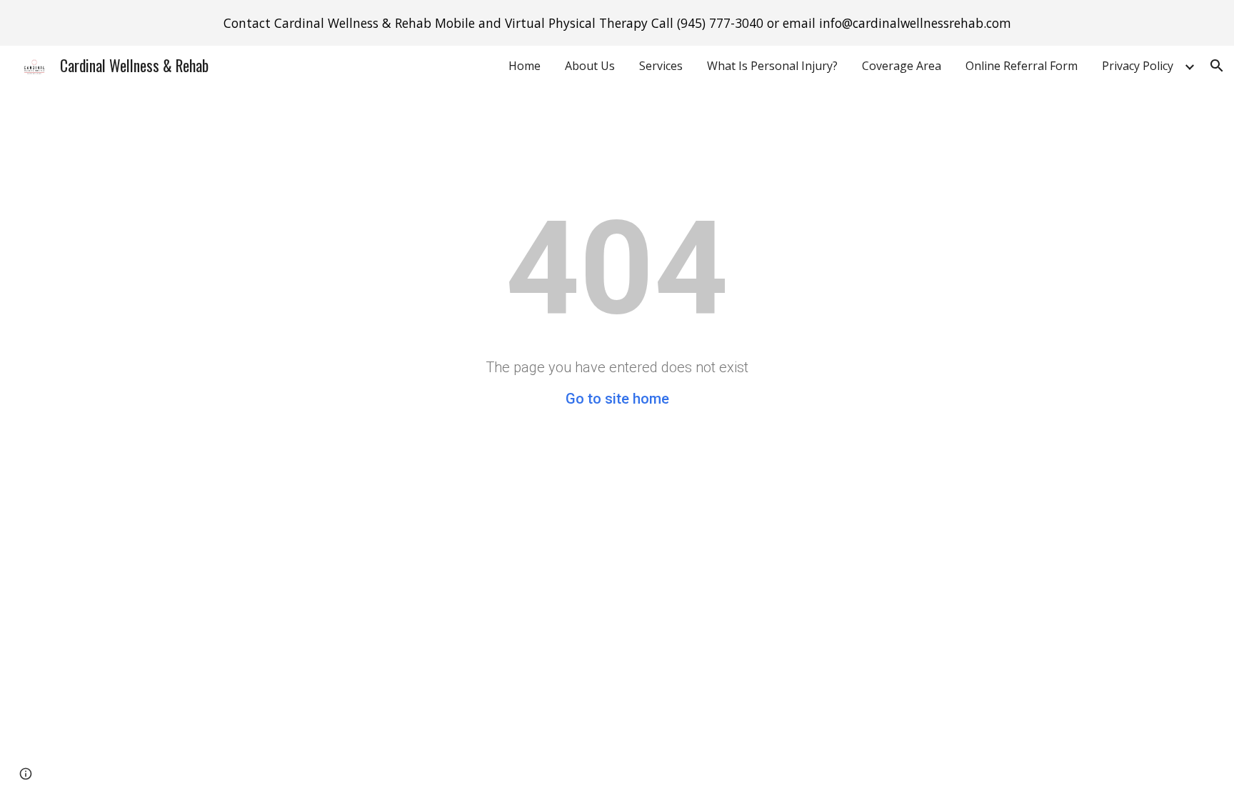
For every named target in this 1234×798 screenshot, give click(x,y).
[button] (1217, 66)
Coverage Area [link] (901, 66)
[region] (617, 23)
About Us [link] (590, 66)
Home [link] (524, 66)
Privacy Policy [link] (1137, 66)
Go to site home (617, 398)
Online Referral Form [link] (1021, 66)
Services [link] (661, 66)
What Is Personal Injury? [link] (772, 66)
